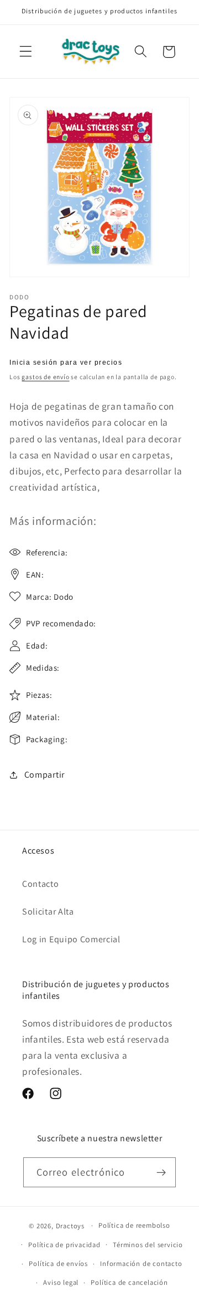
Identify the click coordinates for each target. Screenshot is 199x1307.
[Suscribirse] (162, 1172)
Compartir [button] (44, 774)
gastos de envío (45, 376)
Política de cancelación (129, 1282)
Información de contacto (141, 1263)
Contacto (40, 884)
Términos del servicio (148, 1244)
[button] (26, 52)
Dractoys (70, 1225)
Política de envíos (58, 1263)
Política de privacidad (64, 1244)
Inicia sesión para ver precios (65, 362)
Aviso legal (60, 1282)
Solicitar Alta (48, 911)
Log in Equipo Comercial (71, 939)
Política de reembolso (134, 1225)
